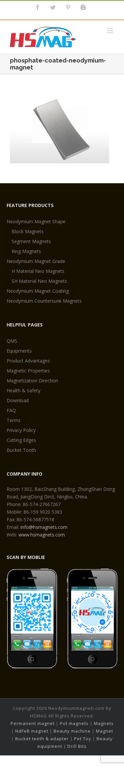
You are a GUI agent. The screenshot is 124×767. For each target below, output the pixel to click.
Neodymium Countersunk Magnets (44, 301)
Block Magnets (28, 231)
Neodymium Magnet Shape (36, 221)
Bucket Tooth (21, 450)
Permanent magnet (33, 723)
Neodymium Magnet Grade (36, 261)
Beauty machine (72, 731)
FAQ (11, 410)
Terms (14, 420)
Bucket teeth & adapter (42, 739)
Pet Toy (82, 739)
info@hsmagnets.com (44, 527)
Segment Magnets (31, 241)
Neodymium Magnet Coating (38, 291)
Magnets (104, 723)
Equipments (19, 351)
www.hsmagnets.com (42, 535)
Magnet (104, 731)
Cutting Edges (21, 440)
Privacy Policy (21, 430)
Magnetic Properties (28, 370)
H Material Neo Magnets (38, 271)
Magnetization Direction (32, 380)
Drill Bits (77, 746)
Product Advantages (28, 361)
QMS (12, 341)
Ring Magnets (26, 251)
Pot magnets (74, 723)
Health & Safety (23, 390)
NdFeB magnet (31, 731)
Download (18, 400)
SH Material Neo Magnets (39, 281)
